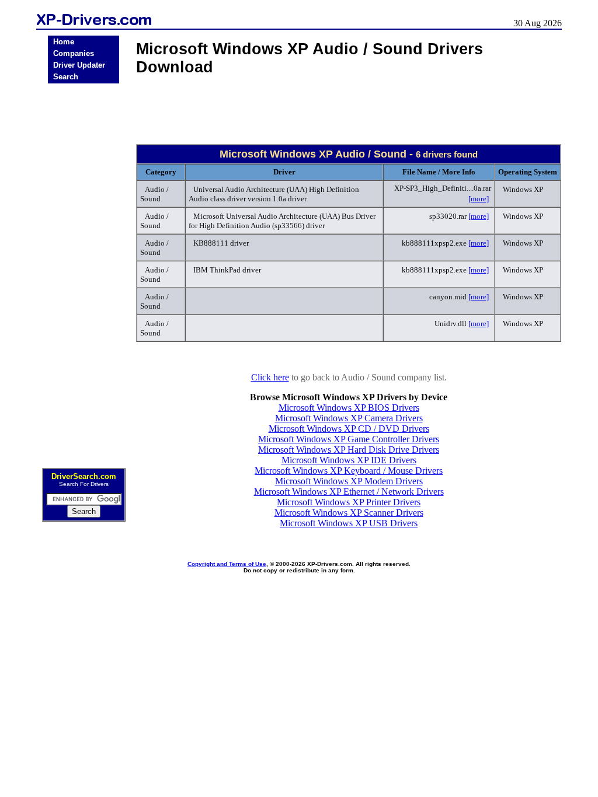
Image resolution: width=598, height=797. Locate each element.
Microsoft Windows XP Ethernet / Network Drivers (349, 492)
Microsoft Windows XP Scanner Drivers (348, 513)
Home (63, 41)
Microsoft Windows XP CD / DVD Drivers (349, 429)
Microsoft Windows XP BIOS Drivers (349, 408)
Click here (270, 377)
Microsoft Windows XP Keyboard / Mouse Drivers (349, 471)
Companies (73, 53)
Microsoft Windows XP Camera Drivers (349, 418)
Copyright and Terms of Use (226, 564)
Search (65, 76)
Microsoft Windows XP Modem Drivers (349, 481)
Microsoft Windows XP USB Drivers (349, 523)
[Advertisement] (83, 272)
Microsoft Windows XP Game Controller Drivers (348, 439)
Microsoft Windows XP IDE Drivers (348, 460)
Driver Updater (79, 65)
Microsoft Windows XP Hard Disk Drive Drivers (348, 450)
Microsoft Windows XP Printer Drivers (348, 502)
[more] (478, 198)
